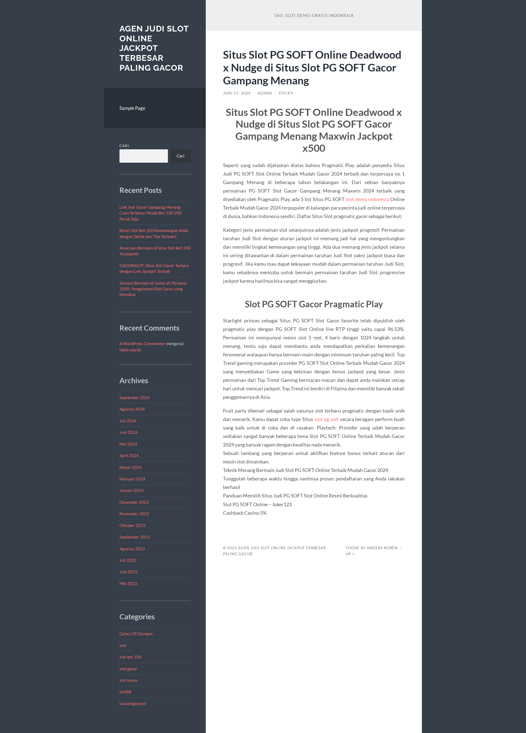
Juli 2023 (127, 560)
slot (122, 645)
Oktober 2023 (132, 525)
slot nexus (128, 680)
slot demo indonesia (367, 199)
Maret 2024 (130, 467)
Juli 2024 (127, 420)
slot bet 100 (130, 656)
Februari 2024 (132, 478)
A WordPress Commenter (142, 343)
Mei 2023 (128, 583)
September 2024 (134, 397)
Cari (124, 146)
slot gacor (128, 668)
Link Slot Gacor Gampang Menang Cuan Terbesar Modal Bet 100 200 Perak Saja (150, 213)
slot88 (125, 691)
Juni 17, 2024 (237, 93)
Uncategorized (132, 703)
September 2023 (134, 536)
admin (264, 93)
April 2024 (129, 455)
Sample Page (132, 108)
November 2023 (134, 513)
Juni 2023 (128, 571)
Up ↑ (350, 554)
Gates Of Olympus (136, 633)
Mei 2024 (128, 444)
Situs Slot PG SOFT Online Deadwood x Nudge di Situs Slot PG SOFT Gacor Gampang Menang (312, 67)
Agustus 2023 (132, 548)
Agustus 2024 (132, 408)
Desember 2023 (134, 502)
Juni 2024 (128, 432)
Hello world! (130, 349)
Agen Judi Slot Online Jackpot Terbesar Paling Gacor (154, 48)
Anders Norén (382, 548)
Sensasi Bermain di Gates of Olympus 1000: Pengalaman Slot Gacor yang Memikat (153, 288)
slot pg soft (326, 419)
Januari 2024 (131, 490)
